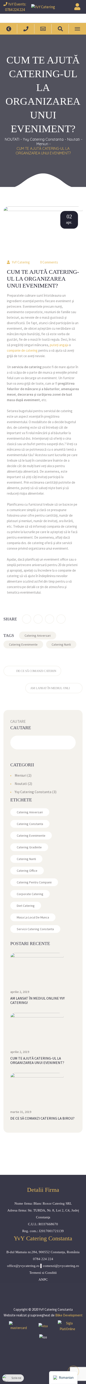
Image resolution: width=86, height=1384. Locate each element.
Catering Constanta (30, 824)
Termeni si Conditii (43, 1272)
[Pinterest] (61, 619)
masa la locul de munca (33, 917)
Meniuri (42, 144)
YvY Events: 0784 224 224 (15, 7)
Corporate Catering (30, 894)
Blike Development (69, 1315)
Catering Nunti (61, 644)
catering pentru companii (34, 882)
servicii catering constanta (35, 929)
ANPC (43, 1279)
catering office (27, 871)
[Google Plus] (49, 619)
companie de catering (22, 350)
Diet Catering (26, 906)
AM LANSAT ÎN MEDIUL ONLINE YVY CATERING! (37, 1000)
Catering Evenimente (23, 644)
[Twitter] (38, 619)
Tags (8, 635)
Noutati (73, 139)
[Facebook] (26, 619)
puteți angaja (59, 345)
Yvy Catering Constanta (43, 139)
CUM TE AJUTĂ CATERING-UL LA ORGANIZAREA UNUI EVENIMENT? (37, 1060)
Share (10, 619)
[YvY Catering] (43, 6)
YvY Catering (21, 262)
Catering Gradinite (29, 847)
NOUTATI (12, 139)
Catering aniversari (38, 635)
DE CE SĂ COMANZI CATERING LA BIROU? (42, 1118)
